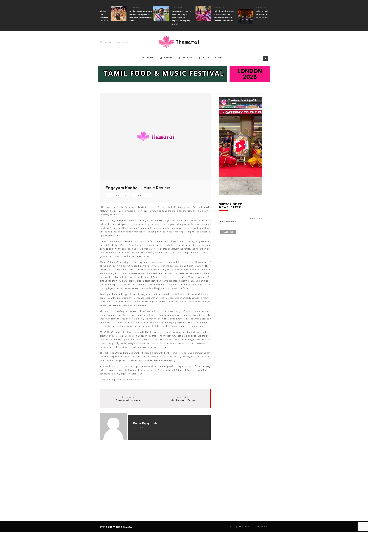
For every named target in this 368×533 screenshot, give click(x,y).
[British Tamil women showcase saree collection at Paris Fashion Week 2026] (192, 13)
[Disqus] (155, 476)
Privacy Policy (246, 527)
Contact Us (262, 527)
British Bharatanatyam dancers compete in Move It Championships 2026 (129, 16)
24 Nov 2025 (250, 7)
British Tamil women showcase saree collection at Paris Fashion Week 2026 (213, 16)
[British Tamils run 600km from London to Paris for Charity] (234, 15)
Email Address (228, 221)
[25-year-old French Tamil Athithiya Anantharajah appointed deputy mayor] (150, 13)
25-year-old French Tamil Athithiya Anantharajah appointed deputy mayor (170, 17)
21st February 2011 (118, 195)
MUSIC (146, 195)
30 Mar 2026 (123, 7)
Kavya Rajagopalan (146, 423)
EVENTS (168, 57)
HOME (149, 57)
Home (231, 527)
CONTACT (220, 57)
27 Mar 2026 (166, 7)
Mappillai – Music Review (183, 400)
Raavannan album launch (128, 400)
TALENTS (187, 57)
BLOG (206, 57)
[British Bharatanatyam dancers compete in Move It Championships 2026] (107, 13)
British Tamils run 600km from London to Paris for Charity (256, 14)
